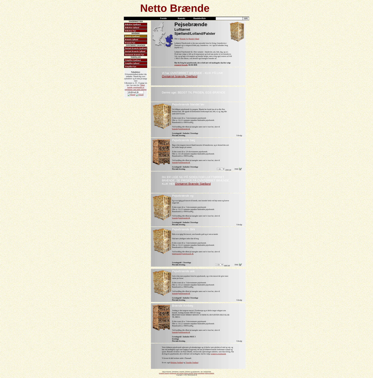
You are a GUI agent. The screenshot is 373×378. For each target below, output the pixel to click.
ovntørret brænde (181, 65)
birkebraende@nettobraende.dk (182, 254)
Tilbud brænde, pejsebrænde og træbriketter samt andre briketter (136, 87)
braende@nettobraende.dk (181, 129)
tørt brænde (180, 373)
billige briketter (209, 373)
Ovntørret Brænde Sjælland (193, 183)
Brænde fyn (184, 39)
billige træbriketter (199, 373)
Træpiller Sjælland (192, 363)
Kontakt (181, 18)
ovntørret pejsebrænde (218, 354)
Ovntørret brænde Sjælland (179, 76)
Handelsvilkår (199, 18)
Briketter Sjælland (177, 363)
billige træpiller (188, 373)
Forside (163, 18)
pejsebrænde (172, 373)
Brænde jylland (194, 39)
